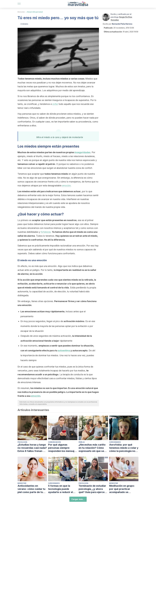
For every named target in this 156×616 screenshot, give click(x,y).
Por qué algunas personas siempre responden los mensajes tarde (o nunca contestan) (62, 448)
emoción (66, 185)
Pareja (82, 442)
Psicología (22, 442)
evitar (55, 104)
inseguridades (82, 152)
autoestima (64, 350)
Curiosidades (115, 442)
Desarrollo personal (35, 12)
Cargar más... (78, 499)
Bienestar (21, 12)
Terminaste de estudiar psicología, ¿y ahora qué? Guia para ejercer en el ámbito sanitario (92, 489)
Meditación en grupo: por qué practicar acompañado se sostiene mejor (122, 489)
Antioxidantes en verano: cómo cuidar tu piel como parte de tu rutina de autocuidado (31, 489)
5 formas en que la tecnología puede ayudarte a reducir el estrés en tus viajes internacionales (60, 489)
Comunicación (54, 442)
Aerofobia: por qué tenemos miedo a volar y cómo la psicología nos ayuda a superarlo (123, 448)
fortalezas (46, 232)
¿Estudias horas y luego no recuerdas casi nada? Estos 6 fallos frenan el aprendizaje (32, 448)
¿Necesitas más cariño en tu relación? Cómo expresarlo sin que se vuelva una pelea (92, 448)
